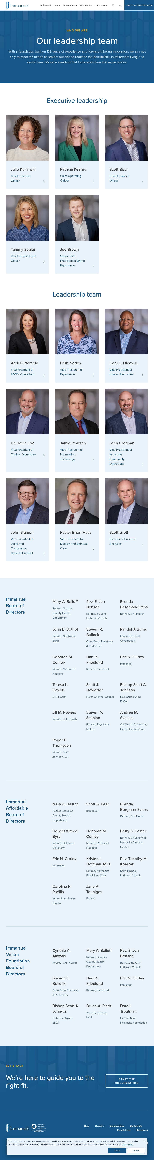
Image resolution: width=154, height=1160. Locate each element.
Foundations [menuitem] (124, 1130)
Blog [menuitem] (86, 1126)
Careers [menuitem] (99, 1126)
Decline (136, 1151)
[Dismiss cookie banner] (145, 1141)
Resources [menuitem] (142, 1130)
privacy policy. (127, 1144)
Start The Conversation (139, 5)
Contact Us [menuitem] (136, 1126)
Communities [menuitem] (117, 1126)
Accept (117, 1151)
